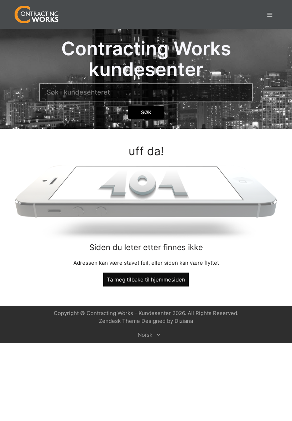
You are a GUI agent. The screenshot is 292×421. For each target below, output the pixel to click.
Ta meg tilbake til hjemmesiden (146, 279)
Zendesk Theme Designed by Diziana (146, 321)
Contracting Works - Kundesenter (129, 313)
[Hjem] (36, 14)
